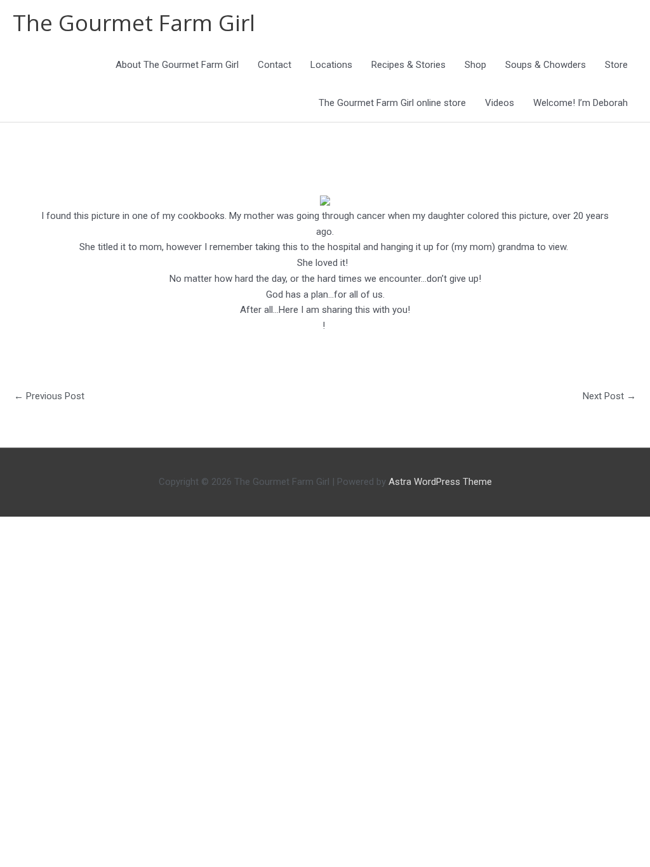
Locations (331, 64)
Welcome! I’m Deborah (580, 103)
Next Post (609, 396)
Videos (499, 103)
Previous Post (49, 396)
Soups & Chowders (545, 64)
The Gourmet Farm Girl (134, 22)
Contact (274, 64)
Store (616, 64)
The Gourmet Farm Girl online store (392, 103)
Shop (475, 64)
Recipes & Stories (408, 64)
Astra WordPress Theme (440, 481)
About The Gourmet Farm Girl (177, 64)
